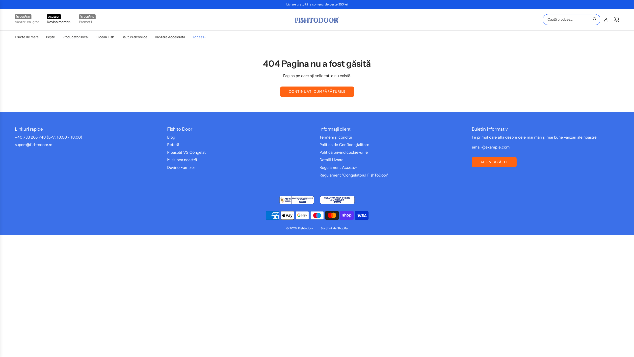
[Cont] (605, 19)
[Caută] (595, 19)
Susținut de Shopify (334, 228)
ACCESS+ (53, 16)
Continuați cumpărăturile (317, 91)
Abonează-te (494, 162)
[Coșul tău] (616, 19)
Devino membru (59, 22)
